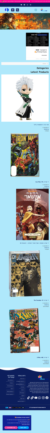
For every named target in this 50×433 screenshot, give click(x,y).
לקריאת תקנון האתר (25, 424)
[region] (17, 422)
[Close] (30, 416)
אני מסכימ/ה (11, 427)
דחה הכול (23, 427)
